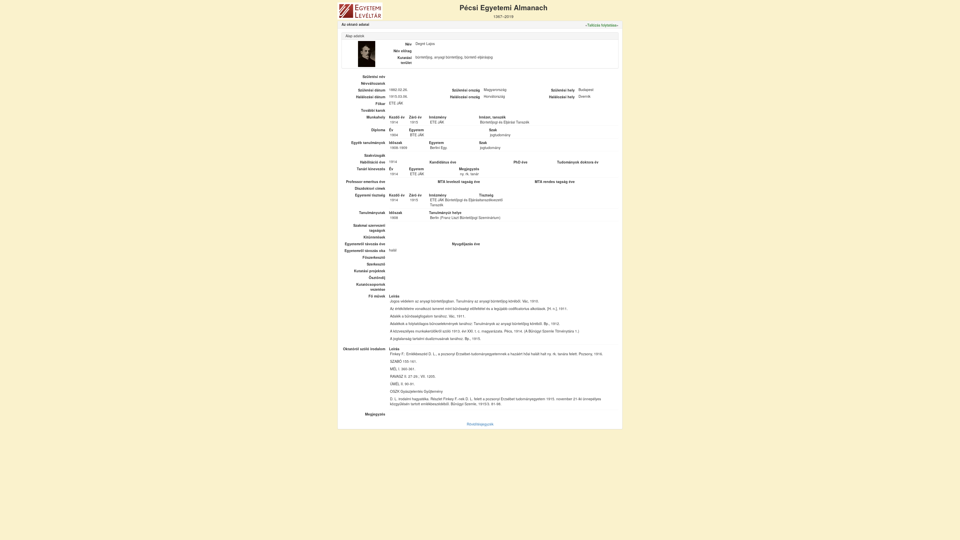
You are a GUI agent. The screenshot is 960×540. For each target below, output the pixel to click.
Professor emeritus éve (365, 181)
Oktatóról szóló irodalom (364, 348)
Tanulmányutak (372, 212)
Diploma (378, 129)
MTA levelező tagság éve (459, 181)
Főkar (380, 103)
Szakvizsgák (374, 155)
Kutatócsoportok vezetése (370, 287)
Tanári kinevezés (371, 168)
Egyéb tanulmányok (368, 142)
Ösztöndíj (377, 277)
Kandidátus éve (443, 162)
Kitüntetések (374, 237)
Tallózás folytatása (601, 25)
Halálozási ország (465, 96)
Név (408, 44)
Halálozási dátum (370, 96)
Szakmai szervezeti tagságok (369, 228)
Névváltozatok (373, 83)
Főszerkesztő (373, 257)
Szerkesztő (376, 264)
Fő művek (376, 296)
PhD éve (521, 162)
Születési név (373, 76)
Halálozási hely (562, 96)
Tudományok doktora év (577, 162)
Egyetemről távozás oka (364, 250)
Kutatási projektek (369, 270)
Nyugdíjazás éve (466, 243)
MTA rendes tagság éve (555, 181)
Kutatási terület (405, 60)
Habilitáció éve (372, 162)
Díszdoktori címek (370, 188)
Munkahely (375, 117)
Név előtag (403, 50)
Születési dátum (371, 90)
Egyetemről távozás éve (365, 243)
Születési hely (563, 90)
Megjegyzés (375, 414)
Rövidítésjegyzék (480, 424)
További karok (373, 110)
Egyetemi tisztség (370, 195)
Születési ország (466, 90)
